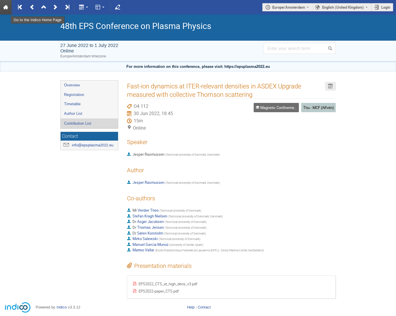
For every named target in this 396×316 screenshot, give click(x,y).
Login (385, 7)
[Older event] (32, 7)
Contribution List (77, 123)
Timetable (72, 104)
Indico (62, 307)
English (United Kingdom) (343, 7)
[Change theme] (100, 7)
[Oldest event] (20, 7)
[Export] (84, 7)
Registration (74, 94)
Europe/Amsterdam (288, 7)
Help (191, 307)
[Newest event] (66, 7)
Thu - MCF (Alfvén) (318, 107)
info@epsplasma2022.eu (92, 145)
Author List (73, 113)
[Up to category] (44, 7)
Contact (204, 307)
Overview (72, 85)
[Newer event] (55, 7)
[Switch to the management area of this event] (117, 7)
